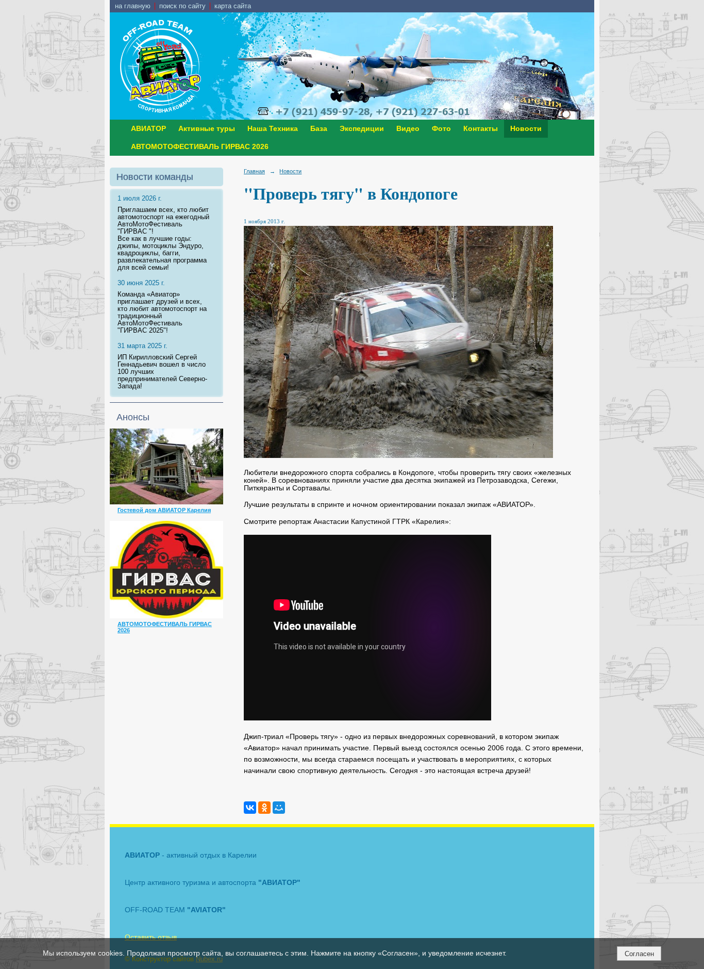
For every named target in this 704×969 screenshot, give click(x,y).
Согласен (639, 954)
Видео (408, 129)
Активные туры (206, 129)
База (318, 129)
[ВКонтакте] (250, 807)
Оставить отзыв (151, 937)
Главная (254, 171)
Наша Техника (272, 129)
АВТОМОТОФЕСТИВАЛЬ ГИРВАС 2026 (200, 147)
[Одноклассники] (264, 807)
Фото (441, 129)
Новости (526, 129)
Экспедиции (362, 129)
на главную (132, 6)
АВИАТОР (148, 129)
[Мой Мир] (279, 807)
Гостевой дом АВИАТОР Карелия (164, 510)
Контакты (480, 129)
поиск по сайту (182, 6)
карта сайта (232, 6)
